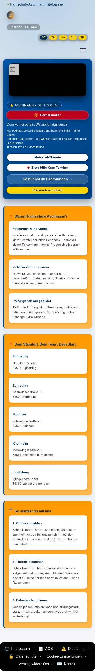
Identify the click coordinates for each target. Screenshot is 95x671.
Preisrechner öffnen (48, 190)
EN (53, 37)
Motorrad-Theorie (47, 157)
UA (63, 37)
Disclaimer (77, 648)
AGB (49, 648)
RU (73, 37)
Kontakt (70, 664)
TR (82, 37)
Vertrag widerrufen (34, 664)
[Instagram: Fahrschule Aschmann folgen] (11, 15)
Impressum (20, 648)
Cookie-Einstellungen (64, 656)
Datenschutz (26, 656)
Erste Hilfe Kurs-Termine (47, 168)
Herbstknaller (47, 115)
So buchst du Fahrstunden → (47, 179)
